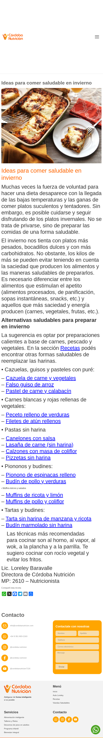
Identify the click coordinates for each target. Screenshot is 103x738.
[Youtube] (75, 719)
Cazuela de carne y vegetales (41, 378)
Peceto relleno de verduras (37, 415)
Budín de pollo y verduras (36, 481)
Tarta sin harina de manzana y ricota (48, 519)
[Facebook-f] (69, 719)
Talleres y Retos (11, 721)
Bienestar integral (11, 732)
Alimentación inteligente (14, 717)
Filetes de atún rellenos (33, 421)
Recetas (70, 348)
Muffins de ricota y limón (34, 495)
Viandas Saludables (61, 703)
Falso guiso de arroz (30, 384)
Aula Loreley (58, 695)
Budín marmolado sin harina (39, 525)
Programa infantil (11, 729)
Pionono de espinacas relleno (41, 475)
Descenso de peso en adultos (16, 725)
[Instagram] (62, 719)
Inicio (55, 691)
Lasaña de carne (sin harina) (39, 445)
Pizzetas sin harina (28, 458)
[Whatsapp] (56, 719)
